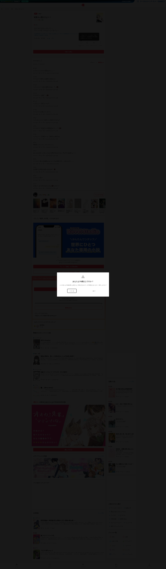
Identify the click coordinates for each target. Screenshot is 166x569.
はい (94, 291)
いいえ (72, 291)
